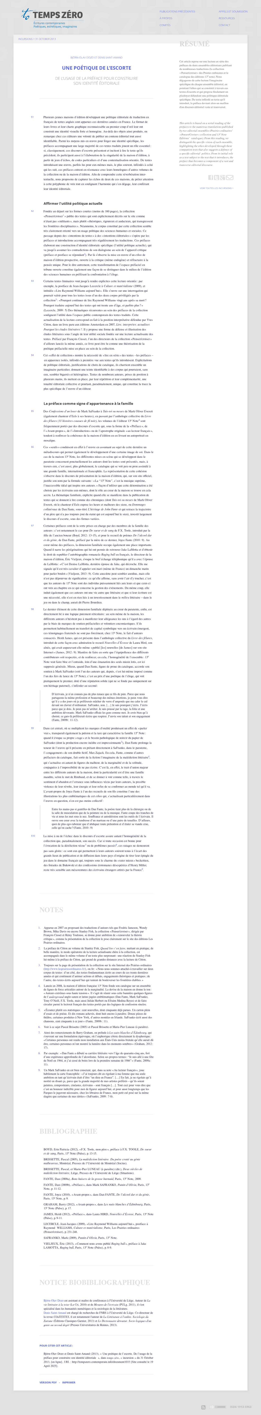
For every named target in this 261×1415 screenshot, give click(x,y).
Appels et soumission (233, 11)
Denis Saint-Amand (55, 1313)
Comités (165, 25)
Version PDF (48, 1382)
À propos (166, 18)
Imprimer (68, 1382)
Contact (224, 25)
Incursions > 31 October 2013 (37, 39)
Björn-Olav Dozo (54, 1300)
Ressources (227, 18)
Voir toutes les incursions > (216, 188)
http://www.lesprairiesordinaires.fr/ (65, 969)
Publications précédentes (177, 11)
